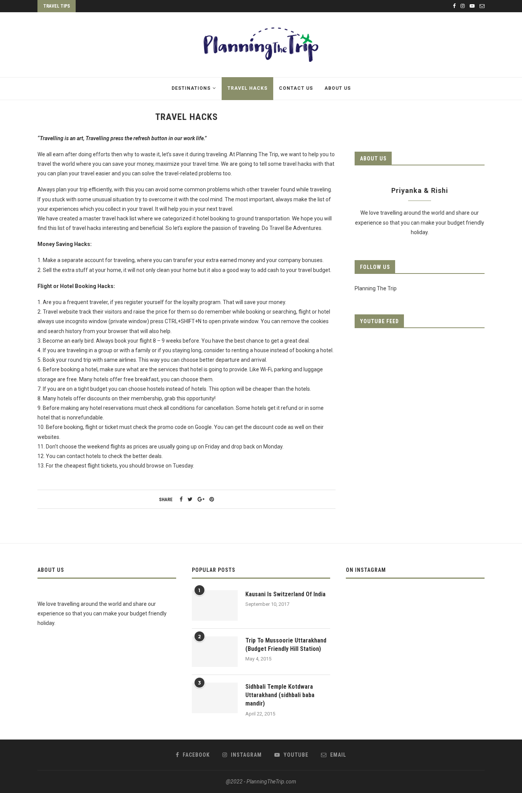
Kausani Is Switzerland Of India (285, 594)
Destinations (191, 88)
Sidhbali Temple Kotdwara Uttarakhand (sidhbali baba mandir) (279, 695)
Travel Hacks (247, 88)
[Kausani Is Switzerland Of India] (215, 605)
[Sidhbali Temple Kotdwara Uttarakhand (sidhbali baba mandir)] (215, 698)
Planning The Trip (376, 288)
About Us (337, 88)
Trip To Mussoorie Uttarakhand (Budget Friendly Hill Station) (285, 644)
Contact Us (296, 88)
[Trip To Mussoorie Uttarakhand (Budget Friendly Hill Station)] (215, 651)
